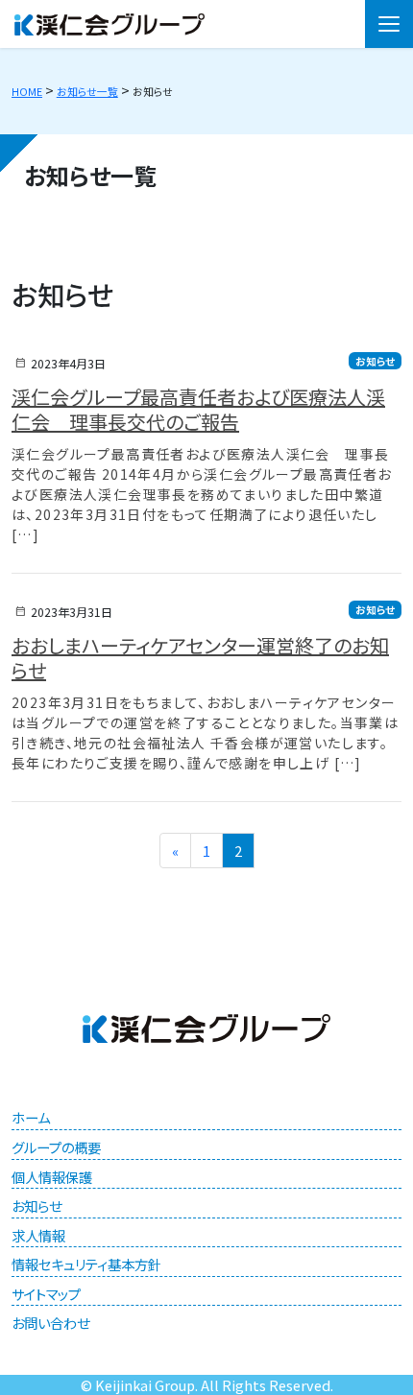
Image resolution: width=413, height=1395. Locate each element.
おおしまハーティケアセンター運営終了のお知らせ (200, 657)
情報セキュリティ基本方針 (86, 1264)
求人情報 (38, 1235)
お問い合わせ (50, 1322)
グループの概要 (56, 1147)
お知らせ (375, 360)
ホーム (31, 1117)
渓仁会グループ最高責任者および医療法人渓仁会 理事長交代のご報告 (198, 409)
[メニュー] (389, 24)
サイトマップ (46, 1294)
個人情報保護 (52, 1177)
